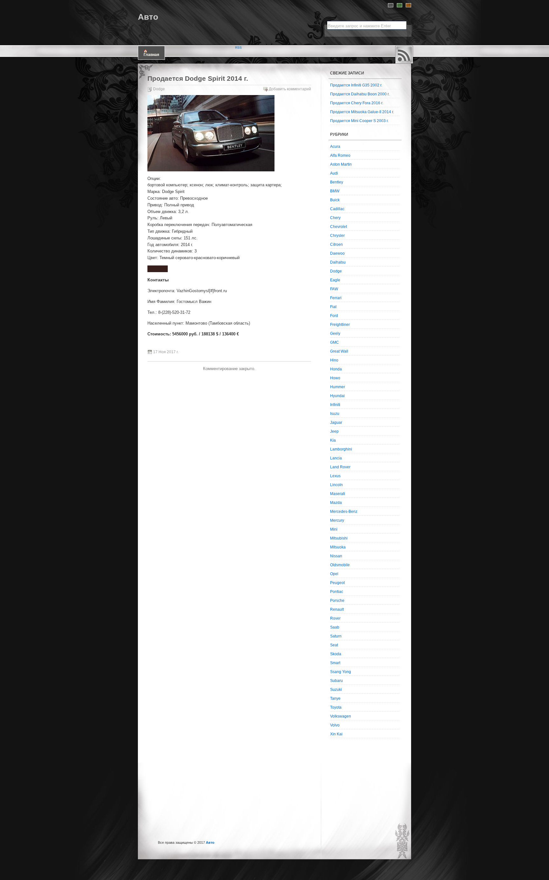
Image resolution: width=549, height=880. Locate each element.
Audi (334, 173)
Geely (335, 333)
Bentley (336, 182)
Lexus (335, 476)
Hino (334, 360)
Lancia (336, 458)
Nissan (336, 556)
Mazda (336, 502)
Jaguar (336, 422)
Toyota (336, 707)
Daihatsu (338, 262)
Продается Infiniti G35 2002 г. (356, 85)
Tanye (335, 698)
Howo (335, 378)
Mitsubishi (339, 538)
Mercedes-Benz (343, 511)
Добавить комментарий (290, 89)
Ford (334, 315)
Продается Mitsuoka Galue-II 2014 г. (362, 112)
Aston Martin (341, 164)
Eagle (335, 280)
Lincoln (336, 485)
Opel (334, 574)
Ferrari (336, 298)
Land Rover (340, 467)
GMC (334, 342)
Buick (335, 200)
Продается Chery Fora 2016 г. (356, 103)
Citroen (336, 244)
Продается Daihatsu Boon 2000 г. (360, 94)
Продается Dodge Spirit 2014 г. (197, 78)
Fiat (333, 307)
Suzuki (336, 689)
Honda (336, 369)
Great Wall (339, 351)
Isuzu (334, 413)
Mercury (337, 520)
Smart (335, 663)
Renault (337, 609)
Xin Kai (336, 734)
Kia (333, 440)
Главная (151, 54)
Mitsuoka (338, 547)
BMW (334, 191)
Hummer (337, 387)
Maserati (337, 494)
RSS (404, 55)
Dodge (159, 89)
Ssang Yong (340, 672)
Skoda (335, 654)
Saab (334, 627)
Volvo (335, 725)
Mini (333, 529)
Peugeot (337, 583)
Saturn (336, 636)
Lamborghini (341, 449)
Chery (335, 218)
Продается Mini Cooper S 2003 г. (359, 121)
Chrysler (337, 235)
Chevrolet (338, 226)
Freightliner (340, 324)
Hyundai (337, 396)
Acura (335, 146)
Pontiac (336, 591)
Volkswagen (340, 716)
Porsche (337, 600)
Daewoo (337, 253)
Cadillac (337, 209)
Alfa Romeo (340, 155)
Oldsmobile (340, 565)
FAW (334, 289)
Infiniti (335, 404)
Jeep (334, 431)
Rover (335, 618)
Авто (148, 17)
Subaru (336, 680)
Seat (334, 645)
